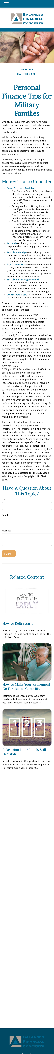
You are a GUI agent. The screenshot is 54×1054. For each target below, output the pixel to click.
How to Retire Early (18, 623)
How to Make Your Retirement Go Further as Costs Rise (26, 686)
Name (5, 499)
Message (6, 530)
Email (5, 515)
